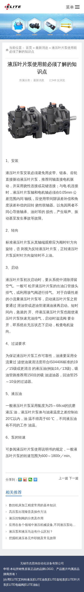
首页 (29, 47)
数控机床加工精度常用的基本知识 (32, 505)
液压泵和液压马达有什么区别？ (31, 531)
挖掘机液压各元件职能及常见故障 (32, 538)
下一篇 (73, 478)
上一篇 (63, 478)
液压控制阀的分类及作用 (26, 518)
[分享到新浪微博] (25, 479)
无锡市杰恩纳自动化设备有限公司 (42, 563)
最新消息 (42, 47)
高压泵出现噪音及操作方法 (28, 512)
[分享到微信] (30, 479)
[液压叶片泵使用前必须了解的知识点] (42, 121)
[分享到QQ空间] (20, 479)
